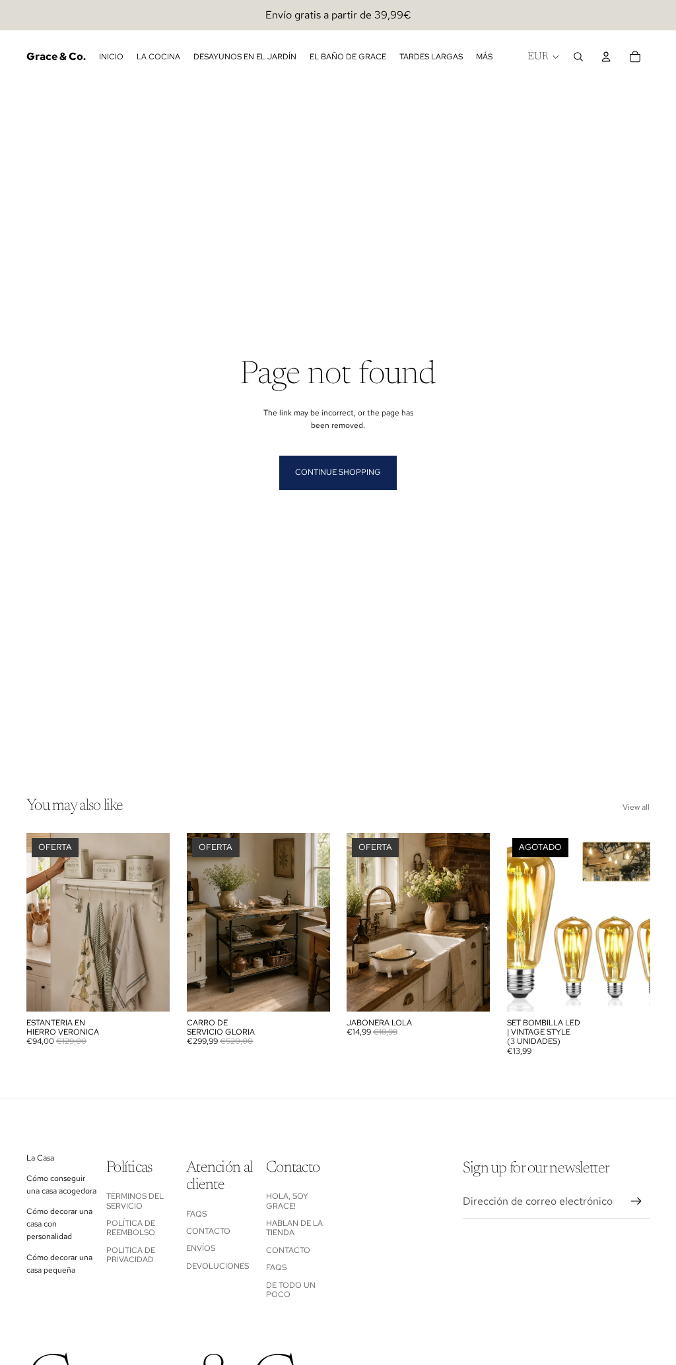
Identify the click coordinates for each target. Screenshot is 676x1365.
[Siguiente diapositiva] (155, 922)
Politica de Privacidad (130, 1255)
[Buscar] (578, 56)
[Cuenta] (606, 56)
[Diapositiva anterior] (40, 922)
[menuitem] (484, 57)
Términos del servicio (135, 1201)
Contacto (208, 1231)
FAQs (196, 1214)
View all (636, 807)
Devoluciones (217, 1266)
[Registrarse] (636, 1201)
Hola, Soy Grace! (287, 1201)
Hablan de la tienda (294, 1228)
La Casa (40, 1158)
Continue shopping (338, 472)
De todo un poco (291, 1290)
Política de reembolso (130, 1228)
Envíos (200, 1248)
